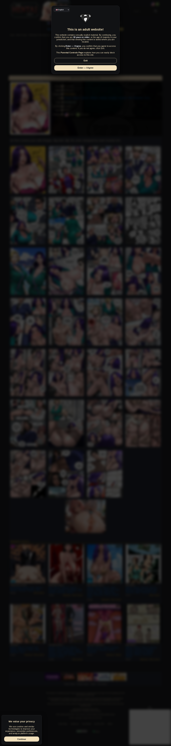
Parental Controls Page (72, 52)
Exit (86, 60)
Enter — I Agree (85, 68)
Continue (21, 739)
